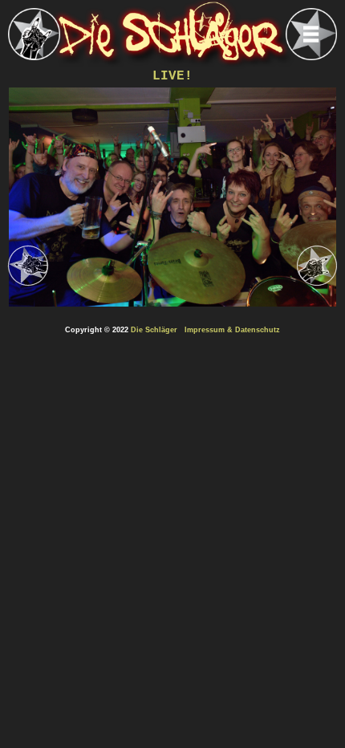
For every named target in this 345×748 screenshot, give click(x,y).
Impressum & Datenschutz (232, 330)
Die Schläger (154, 330)
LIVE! (172, 76)
